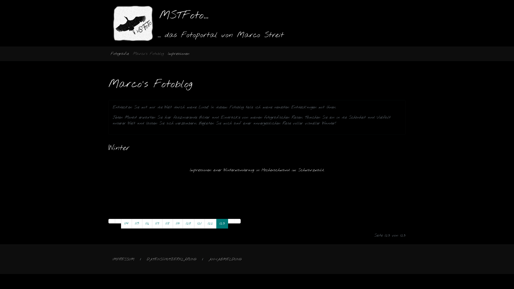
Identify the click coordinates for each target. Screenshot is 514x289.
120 (188, 223)
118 (167, 223)
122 (210, 223)
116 (147, 223)
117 (157, 223)
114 (126, 223)
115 (137, 223)
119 (178, 223)
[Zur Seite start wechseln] (111, 221)
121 (199, 223)
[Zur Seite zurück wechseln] (118, 221)
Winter (119, 148)
